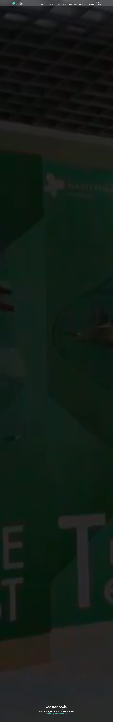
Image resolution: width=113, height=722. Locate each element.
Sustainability (91, 4)
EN (98, 2)
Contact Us (99, 4)
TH (101, 2)
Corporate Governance (79, 4)
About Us (43, 4)
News (70, 4)
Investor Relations (62, 4)
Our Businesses (51, 4)
